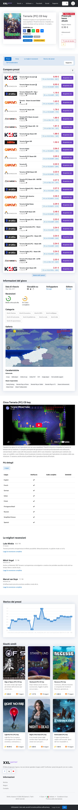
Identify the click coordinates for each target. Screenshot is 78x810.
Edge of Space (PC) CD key (13, 682)
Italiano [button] (52, 797)
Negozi (5, 785)
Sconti (47, 3)
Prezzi (8, 59)
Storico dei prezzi (49, 59)
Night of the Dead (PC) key (38, 735)
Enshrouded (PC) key (61, 735)
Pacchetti (39, 3)
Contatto (6, 788)
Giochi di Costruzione (13, 317)
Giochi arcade (43, 317)
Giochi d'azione (11, 313)
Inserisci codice (27, 40)
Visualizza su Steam (39, 40)
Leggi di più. (56, 807)
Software (29, 3)
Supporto (55, 3)
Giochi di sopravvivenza (14, 321)
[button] (73, 3)
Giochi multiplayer (51, 313)
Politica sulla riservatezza (54, 799)
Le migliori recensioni (31, 59)
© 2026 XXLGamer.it (23, 797)
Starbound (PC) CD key (36, 682)
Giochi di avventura (25, 313)
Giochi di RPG (38, 313)
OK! (65, 807)
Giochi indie (54, 317)
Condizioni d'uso (62, 797)
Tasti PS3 (36, 36)
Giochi (19, 3)
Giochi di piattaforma (29, 317)
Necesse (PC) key (60, 682)
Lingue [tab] (7, 468)
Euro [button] (42, 797)
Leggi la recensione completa (12, 551)
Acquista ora (67, 78)
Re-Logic (49, 289)
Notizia (5, 782)
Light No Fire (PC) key (12, 735)
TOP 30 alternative (12, 62)
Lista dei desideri (69, 41)
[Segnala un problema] (63, 44)
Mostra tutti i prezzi (39, 275)
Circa (17, 59)
